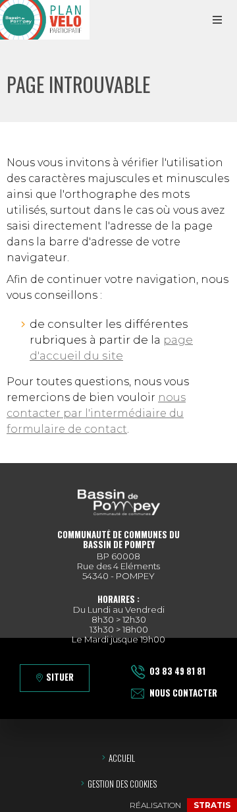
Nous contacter (183, 692)
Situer (60, 676)
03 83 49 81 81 (177, 670)
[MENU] (217, 20)
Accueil (122, 758)
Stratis (212, 805)
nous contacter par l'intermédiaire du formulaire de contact (96, 413)
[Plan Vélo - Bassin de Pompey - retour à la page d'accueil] (45, 20)
